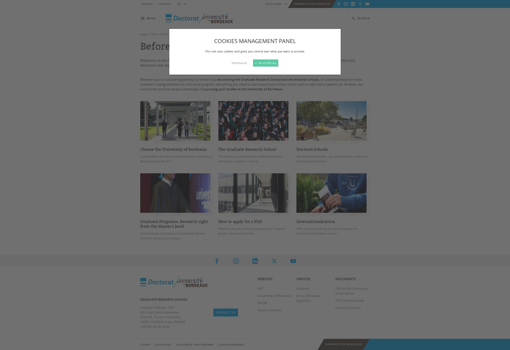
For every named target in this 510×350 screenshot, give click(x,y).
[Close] (255, 175)
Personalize (239, 63)
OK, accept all (267, 63)
